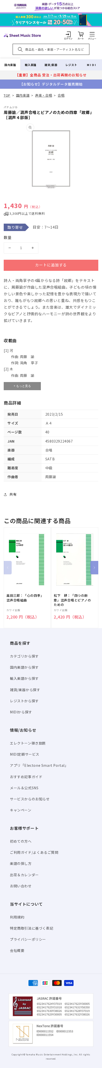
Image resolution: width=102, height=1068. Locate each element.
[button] (92, 34)
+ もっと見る (22, 386)
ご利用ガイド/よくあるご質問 (34, 852)
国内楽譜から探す (24, 667)
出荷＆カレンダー (24, 874)
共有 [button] (13, 494)
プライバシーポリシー (28, 939)
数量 (8, 237)
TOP (7, 95)
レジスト (71, 65)
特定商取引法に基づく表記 (31, 928)
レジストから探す (24, 700)
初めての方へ (21, 841)
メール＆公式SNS (24, 787)
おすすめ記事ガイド (26, 776)
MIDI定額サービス (24, 754)
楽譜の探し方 (21, 863)
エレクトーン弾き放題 (28, 743)
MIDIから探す (21, 711)
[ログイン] (68, 34)
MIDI (92, 65)
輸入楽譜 (30, 65)
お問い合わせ (21, 885)
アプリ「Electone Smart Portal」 (39, 765)
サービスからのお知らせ (30, 798)
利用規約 (17, 917)
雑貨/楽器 (51, 65)
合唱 (61, 95)
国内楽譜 (10, 65)
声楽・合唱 (43, 95)
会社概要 (17, 950)
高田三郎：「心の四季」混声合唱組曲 (25, 597)
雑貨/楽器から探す (25, 689)
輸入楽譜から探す (24, 678)
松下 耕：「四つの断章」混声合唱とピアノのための (72, 600)
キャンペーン (20, 810)
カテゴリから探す (24, 656)
